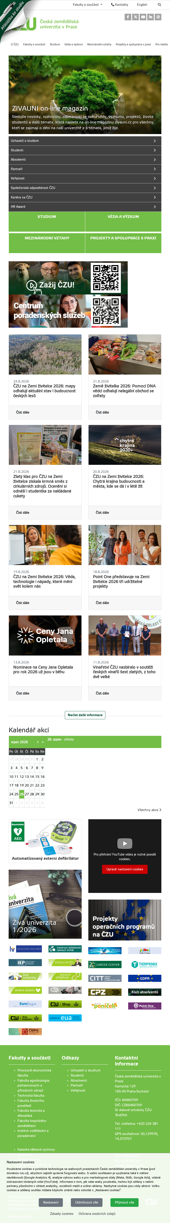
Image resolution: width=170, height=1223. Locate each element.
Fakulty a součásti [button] (86, 4)
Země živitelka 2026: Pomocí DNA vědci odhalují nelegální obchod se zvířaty (124, 391)
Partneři (77, 1085)
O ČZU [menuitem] (15, 44)
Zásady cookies (61, 1213)
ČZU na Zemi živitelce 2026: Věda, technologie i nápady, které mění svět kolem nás (44, 582)
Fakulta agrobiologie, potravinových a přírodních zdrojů (33, 1085)
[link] (22, 22)
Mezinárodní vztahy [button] (47, 238)
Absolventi (79, 1080)
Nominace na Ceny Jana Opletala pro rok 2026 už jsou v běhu (43, 669)
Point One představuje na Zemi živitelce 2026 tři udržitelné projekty (121, 582)
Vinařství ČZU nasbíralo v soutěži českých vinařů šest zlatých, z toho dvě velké (124, 672)
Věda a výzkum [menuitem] (73, 44)
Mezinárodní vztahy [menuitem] (99, 44)
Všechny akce (148, 810)
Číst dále (22, 412)
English (142, 4)
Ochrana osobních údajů (97, 1213)
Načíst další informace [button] (85, 715)
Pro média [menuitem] (161, 44)
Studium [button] (47, 217)
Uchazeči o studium (85, 1070)
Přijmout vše (124, 1202)
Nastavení (50, 1202)
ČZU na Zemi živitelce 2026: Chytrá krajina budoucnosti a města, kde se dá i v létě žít (119, 481)
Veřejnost (78, 1090)
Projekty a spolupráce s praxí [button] (123, 238)
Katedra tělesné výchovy (36, 1149)
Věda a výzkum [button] (123, 217)
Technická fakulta (30, 1095)
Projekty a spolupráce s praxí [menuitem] (133, 44)
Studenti (77, 1075)
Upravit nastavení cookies (124, 869)
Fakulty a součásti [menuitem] (34, 44)
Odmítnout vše (86, 1202)
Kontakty (121, 4)
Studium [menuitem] (55, 44)
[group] (85, 95)
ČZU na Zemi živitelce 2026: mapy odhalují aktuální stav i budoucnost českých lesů (44, 391)
